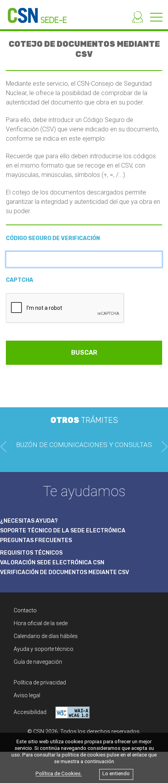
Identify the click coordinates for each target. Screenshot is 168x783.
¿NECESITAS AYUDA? (29, 521)
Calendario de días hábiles (46, 636)
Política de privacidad (40, 682)
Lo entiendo (116, 774)
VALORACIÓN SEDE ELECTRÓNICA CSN (52, 562)
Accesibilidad (31, 712)
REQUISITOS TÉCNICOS (31, 553)
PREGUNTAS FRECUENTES (36, 540)
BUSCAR (84, 352)
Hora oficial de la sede (41, 623)
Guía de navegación (38, 662)
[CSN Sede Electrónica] (33, 11)
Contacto (25, 610)
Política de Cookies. (59, 774)
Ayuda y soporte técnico (43, 649)
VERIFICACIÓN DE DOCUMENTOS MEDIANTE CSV (64, 572)
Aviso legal (27, 695)
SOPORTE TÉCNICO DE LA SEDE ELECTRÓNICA (62, 530)
